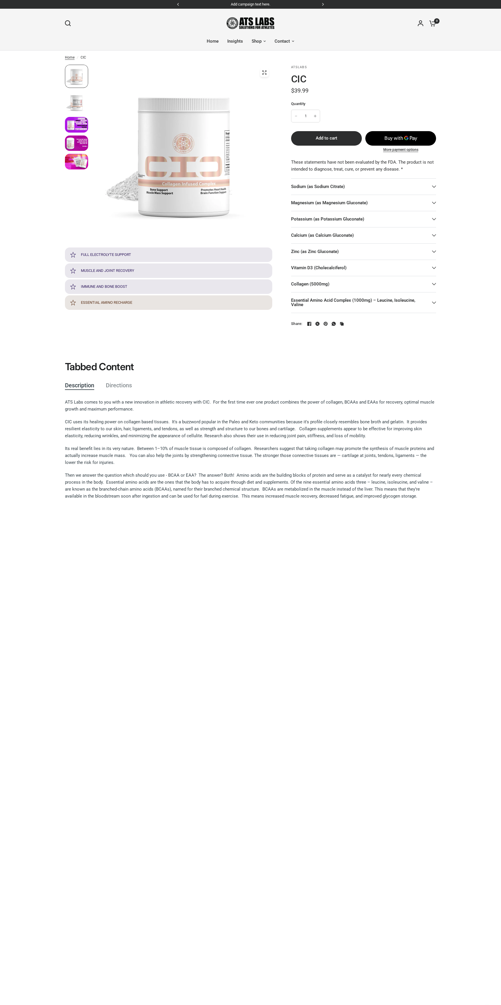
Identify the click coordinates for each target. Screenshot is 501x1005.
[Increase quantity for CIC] (315, 116)
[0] (431, 23)
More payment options (400, 149)
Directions (119, 385)
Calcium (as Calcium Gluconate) (322, 235)
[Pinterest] (325, 323)
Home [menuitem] (213, 41)
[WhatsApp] (333, 323)
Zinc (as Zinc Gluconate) (315, 251)
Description (79, 385)
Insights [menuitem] (235, 41)
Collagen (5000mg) (310, 284)
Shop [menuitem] (257, 41)
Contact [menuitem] (282, 41)
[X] (317, 323)
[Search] (69, 23)
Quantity (298, 104)
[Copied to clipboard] (341, 323)
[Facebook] (309, 323)
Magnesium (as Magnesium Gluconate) (329, 202)
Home (70, 57)
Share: (296, 324)
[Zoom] (264, 72)
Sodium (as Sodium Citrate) (318, 186)
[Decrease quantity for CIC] (296, 116)
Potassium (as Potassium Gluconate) (327, 219)
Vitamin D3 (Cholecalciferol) (318, 267)
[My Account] (420, 23)
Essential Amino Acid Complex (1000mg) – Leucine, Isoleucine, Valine (353, 302)
